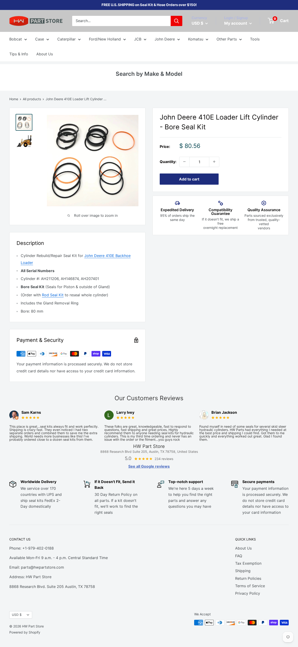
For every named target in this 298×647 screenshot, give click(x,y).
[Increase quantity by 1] (214, 162)
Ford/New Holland (105, 39)
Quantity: (168, 161)
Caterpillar (66, 39)
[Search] (176, 21)
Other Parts (227, 39)
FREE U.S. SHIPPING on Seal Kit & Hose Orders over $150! (149, 5)
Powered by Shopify (24, 632)
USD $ (17, 615)
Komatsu (195, 39)
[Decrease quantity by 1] (184, 162)
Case (39, 39)
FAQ (238, 556)
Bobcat (15, 39)
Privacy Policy (247, 593)
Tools (255, 39)
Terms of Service (250, 586)
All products (32, 99)
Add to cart (189, 179)
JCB (137, 39)
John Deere (165, 39)
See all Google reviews (149, 466)
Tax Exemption (248, 563)
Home (13, 99)
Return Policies (248, 578)
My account (236, 23)
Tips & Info (18, 54)
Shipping (243, 570)
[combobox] (121, 21)
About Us (44, 54)
